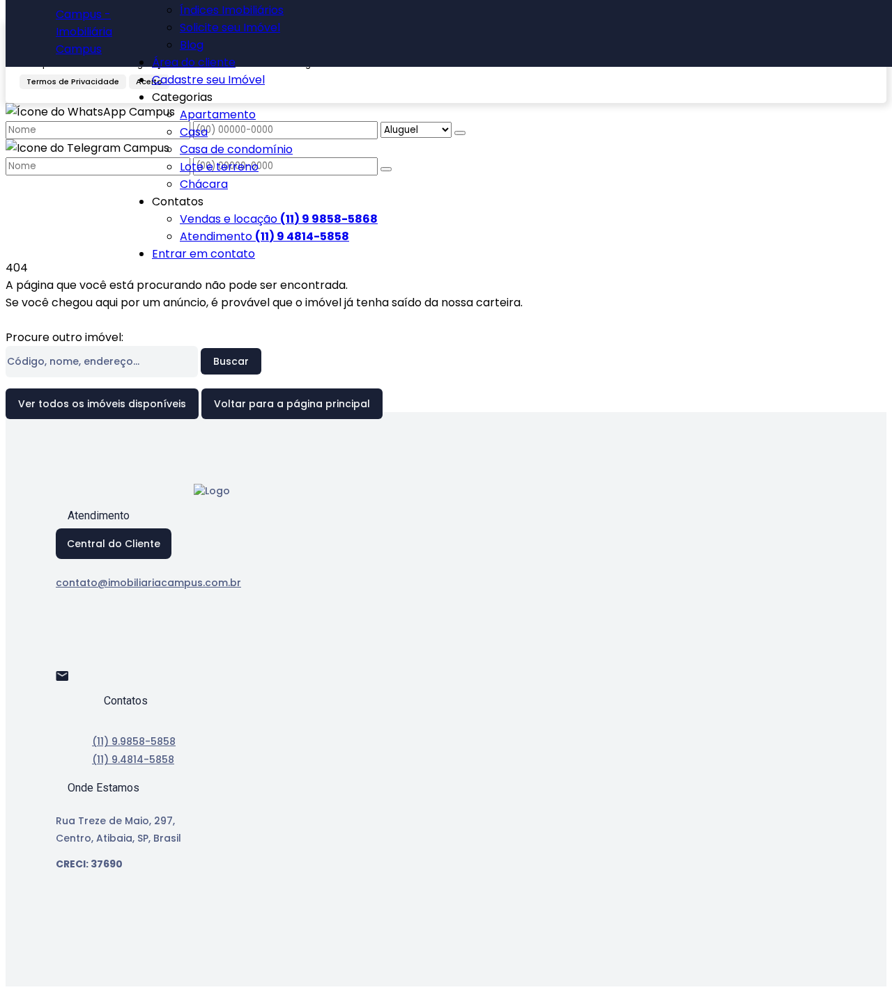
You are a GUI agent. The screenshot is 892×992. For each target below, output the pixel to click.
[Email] (68, 682)
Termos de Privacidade (72, 81)
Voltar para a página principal (292, 404)
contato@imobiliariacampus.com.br (148, 583)
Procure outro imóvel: (64, 337)
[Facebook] (68, 633)
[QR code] (103, 965)
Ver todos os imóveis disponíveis (102, 404)
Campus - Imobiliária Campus (84, 31)
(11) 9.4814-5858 (133, 759)
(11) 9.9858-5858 (134, 741)
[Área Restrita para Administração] (78, 965)
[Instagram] (68, 657)
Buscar (231, 361)
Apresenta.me (107, 946)
